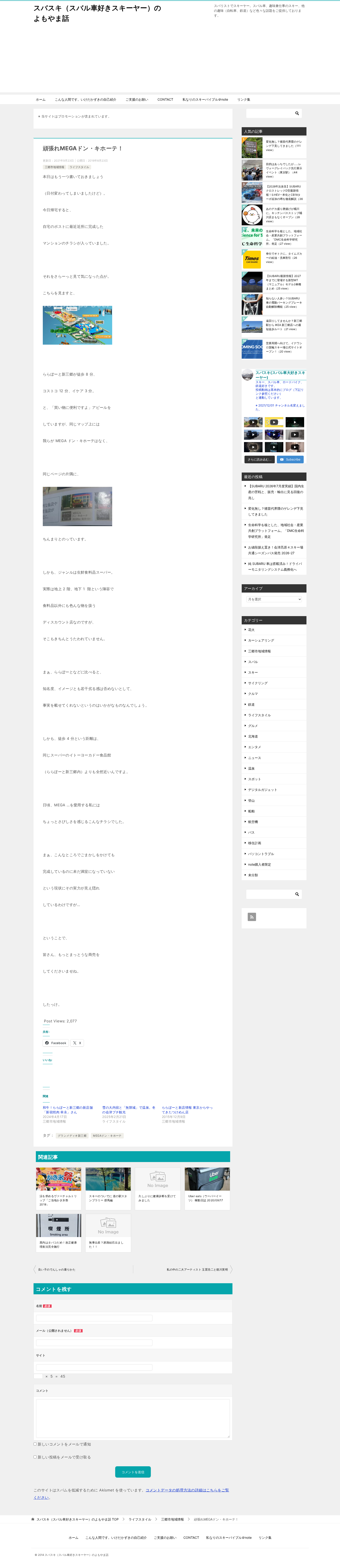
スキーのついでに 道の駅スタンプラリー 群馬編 (108, 1198)
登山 (251, 800)
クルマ (253, 694)
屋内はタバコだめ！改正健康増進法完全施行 (58, 1244)
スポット (254, 779)
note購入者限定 (259, 864)
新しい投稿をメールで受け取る (64, 1457)
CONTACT (165, 99)
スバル (253, 662)
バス (251, 832)
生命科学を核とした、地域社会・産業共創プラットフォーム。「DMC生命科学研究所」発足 (284, 237)
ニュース (254, 758)
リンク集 (243, 99)
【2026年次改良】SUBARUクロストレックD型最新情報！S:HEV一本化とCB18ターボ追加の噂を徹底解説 (284, 193)
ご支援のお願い (137, 99)
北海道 (253, 736)
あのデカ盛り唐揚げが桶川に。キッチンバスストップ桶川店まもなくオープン (284, 215)
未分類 (253, 875)
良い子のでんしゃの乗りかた (56, 1269)
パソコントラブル (261, 854)
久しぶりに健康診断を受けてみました (157, 1198)
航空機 (253, 822)
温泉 (251, 768)
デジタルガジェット (262, 790)
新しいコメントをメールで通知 (64, 1444)
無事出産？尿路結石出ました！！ (106, 1244)
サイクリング (258, 683)
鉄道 (251, 704)
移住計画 (254, 843)
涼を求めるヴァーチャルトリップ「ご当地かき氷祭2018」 (58, 1200)
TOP (78, 1519)
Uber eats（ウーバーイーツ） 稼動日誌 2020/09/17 (205, 1198)
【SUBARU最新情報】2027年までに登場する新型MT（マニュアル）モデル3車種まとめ (283, 282)
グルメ (253, 726)
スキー (253, 672)
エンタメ (254, 747)
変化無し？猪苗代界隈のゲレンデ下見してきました (284, 146)
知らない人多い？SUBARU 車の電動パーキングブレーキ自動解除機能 (284, 302)
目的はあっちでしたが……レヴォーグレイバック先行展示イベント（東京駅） (284, 170)
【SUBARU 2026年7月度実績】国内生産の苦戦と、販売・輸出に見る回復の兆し (276, 492)
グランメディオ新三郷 (72, 1135)
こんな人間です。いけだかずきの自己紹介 (85, 99)
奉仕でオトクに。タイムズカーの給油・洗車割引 (284, 258)
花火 (251, 630)
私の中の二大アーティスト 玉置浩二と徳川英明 (197, 1269)
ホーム (41, 99)
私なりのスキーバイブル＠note (205, 99)
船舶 (251, 811)
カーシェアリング (261, 640)
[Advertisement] (170, 60)
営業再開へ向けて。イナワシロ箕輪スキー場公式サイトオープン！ (284, 347)
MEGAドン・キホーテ (107, 1135)
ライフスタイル (79, 167)
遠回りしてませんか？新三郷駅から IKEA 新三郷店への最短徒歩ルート (284, 325)
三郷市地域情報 (54, 167)
